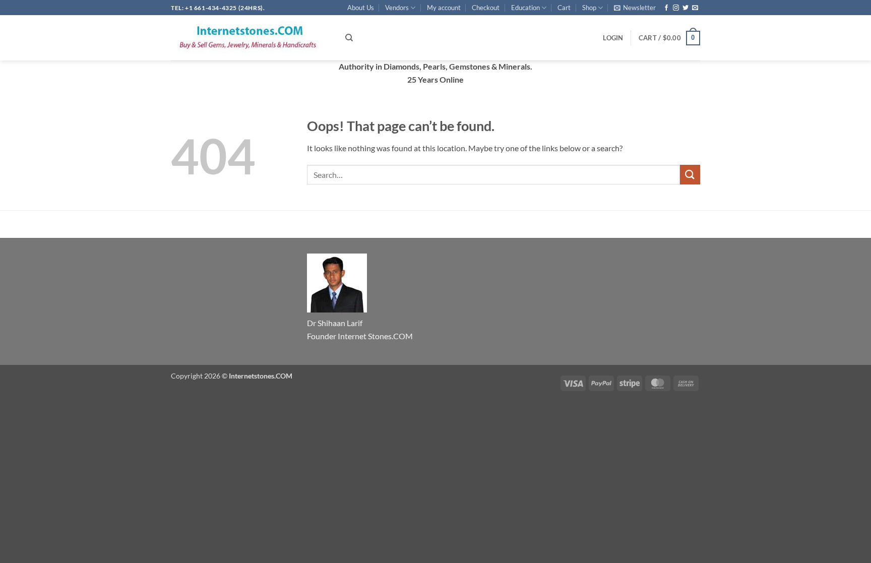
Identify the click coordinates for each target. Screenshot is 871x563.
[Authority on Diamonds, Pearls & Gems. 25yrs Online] (250, 38)
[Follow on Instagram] (676, 8)
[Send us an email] (695, 8)
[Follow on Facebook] (666, 8)
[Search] (349, 37)
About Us (360, 8)
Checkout (486, 8)
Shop (589, 8)
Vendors (397, 8)
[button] (635, 7)
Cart (564, 8)
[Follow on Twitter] (685, 8)
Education (525, 8)
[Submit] (690, 174)
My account (444, 8)
